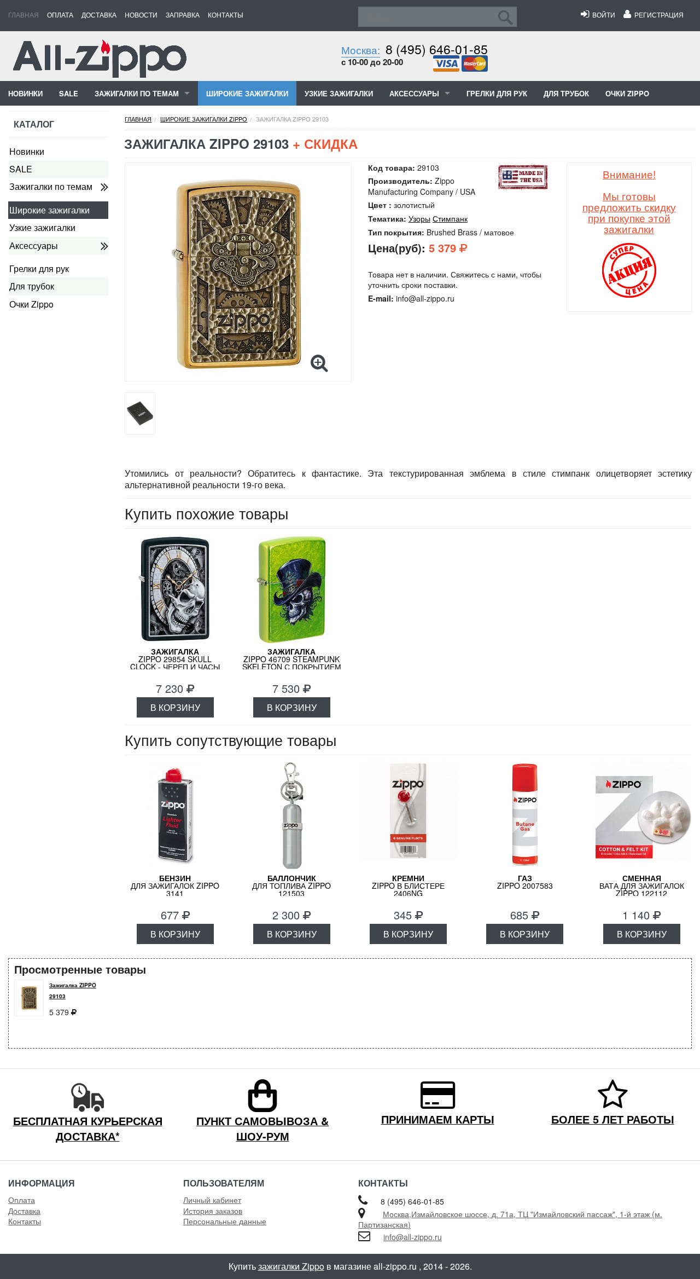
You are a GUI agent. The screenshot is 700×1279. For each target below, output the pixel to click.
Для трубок (566, 93)
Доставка (98, 14)
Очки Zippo (627, 93)
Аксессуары (414, 93)
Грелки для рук (496, 93)
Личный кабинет (212, 1199)
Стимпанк (450, 218)
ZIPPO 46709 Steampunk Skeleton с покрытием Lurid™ (291, 663)
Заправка (183, 14)
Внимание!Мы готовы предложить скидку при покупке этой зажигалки (629, 201)
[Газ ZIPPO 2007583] (525, 816)
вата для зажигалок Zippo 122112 (641, 885)
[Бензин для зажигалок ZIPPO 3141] (175, 816)
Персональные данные (224, 1221)
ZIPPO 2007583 (525, 881)
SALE (68, 93)
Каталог (34, 124)
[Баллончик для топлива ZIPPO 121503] (292, 816)
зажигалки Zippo (291, 1266)
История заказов (212, 1210)
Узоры (419, 218)
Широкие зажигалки (247, 93)
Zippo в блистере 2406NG (408, 885)
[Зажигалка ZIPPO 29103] (238, 274)
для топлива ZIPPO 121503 (291, 885)
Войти (602, 14)
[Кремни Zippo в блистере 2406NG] (408, 816)
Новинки (25, 93)
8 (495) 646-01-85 (437, 49)
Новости (141, 14)
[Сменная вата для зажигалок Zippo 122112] (642, 816)
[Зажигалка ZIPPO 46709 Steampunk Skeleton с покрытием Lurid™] (292, 589)
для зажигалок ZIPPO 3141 (175, 885)
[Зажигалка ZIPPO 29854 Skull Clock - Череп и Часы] (175, 589)
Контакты (225, 14)
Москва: (360, 49)
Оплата (60, 14)
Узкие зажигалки (339, 93)
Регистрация (657, 14)
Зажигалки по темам (137, 93)
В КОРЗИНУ (175, 707)
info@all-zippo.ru (412, 1236)
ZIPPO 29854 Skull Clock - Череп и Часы (175, 659)
